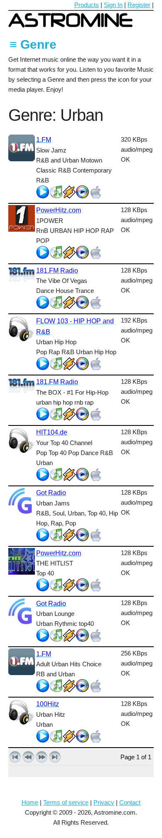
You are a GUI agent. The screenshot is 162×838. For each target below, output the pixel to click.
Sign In (113, 4)
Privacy (103, 802)
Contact (129, 802)
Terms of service (65, 802)
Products (86, 4)
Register (139, 4)
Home (30, 802)
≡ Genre (33, 44)
